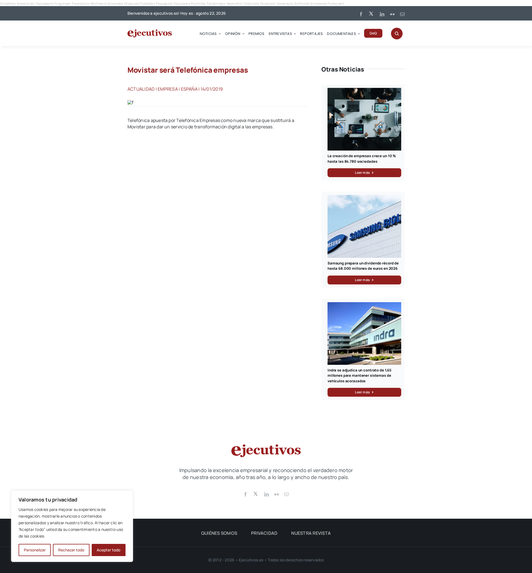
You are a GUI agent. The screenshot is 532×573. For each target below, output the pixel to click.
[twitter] (371, 13)
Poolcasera (181, 3)
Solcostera (115, 3)
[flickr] (392, 14)
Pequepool (164, 3)
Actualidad (141, 89)
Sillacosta (131, 3)
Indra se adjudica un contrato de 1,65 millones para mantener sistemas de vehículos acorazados (360, 375)
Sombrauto (285, 3)
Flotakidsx (147, 3)
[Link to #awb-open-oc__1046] (397, 33)
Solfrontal (301, 3)
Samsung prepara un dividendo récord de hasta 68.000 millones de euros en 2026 (363, 266)
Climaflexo (8, 3)
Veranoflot (234, 3)
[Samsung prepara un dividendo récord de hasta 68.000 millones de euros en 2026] (364, 198)
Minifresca (98, 3)
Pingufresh (62, 3)
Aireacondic (26, 3)
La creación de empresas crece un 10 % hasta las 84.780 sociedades (362, 158)
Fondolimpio (216, 3)
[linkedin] (382, 14)
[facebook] (361, 14)
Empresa (168, 89)
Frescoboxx (80, 3)
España (189, 89)
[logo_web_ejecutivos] (149, 32)
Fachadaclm (44, 3)
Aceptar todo (108, 549)
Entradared (318, 3)
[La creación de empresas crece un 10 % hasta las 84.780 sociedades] (364, 91)
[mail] (402, 14)
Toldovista (251, 3)
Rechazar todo (71, 549)
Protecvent (336, 3)
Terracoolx (268, 3)
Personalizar (35, 549)
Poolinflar (198, 3)
